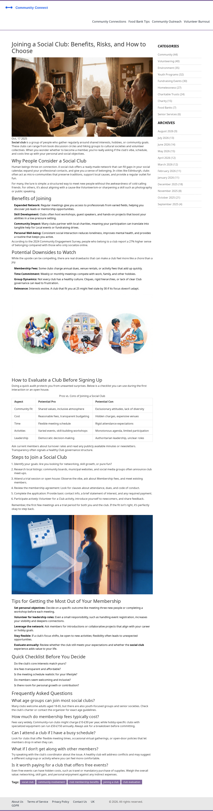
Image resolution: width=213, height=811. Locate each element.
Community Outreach (167, 21)
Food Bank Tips (139, 21)
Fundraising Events (172, 81)
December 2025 (170, 184)
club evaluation (131, 782)
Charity (165, 101)
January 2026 (168, 177)
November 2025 (170, 191)
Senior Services (169, 114)
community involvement (51, 782)
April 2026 (167, 158)
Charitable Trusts (171, 94)
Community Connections (109, 21)
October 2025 (169, 197)
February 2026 (169, 171)
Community (168, 54)
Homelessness (169, 87)
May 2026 (166, 151)
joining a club (111, 782)
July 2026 (166, 138)
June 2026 (166, 144)
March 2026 (168, 164)
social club (28, 782)
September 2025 (170, 204)
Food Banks (167, 107)
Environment (168, 68)
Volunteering (169, 61)
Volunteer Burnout (197, 21)
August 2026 (167, 131)
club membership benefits (84, 782)
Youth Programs (171, 74)
